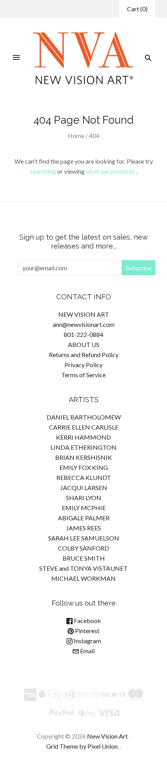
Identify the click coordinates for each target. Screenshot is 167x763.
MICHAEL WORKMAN (83, 578)
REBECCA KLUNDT (83, 477)
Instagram (87, 640)
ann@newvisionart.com (84, 324)
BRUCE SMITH (84, 558)
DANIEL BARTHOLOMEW (84, 417)
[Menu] (16, 58)
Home (76, 135)
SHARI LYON (83, 497)
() (137, 8)
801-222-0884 (83, 334)
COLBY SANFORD (83, 548)
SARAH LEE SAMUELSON (83, 538)
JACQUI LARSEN (83, 487)
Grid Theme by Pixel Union (82, 746)
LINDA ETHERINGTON (83, 447)
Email (87, 650)
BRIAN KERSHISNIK (83, 457)
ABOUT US (83, 344)
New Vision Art (107, 736)
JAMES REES (83, 528)
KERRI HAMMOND (83, 437)
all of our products (110, 171)
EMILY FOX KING (83, 467)
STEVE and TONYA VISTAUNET (83, 568)
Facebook (87, 620)
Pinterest (86, 630)
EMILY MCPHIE (84, 507)
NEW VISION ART (83, 314)
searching (43, 171)
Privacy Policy (83, 364)
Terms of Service (83, 374)
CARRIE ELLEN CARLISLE (83, 427)
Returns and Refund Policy (83, 354)
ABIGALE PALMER (84, 517)
